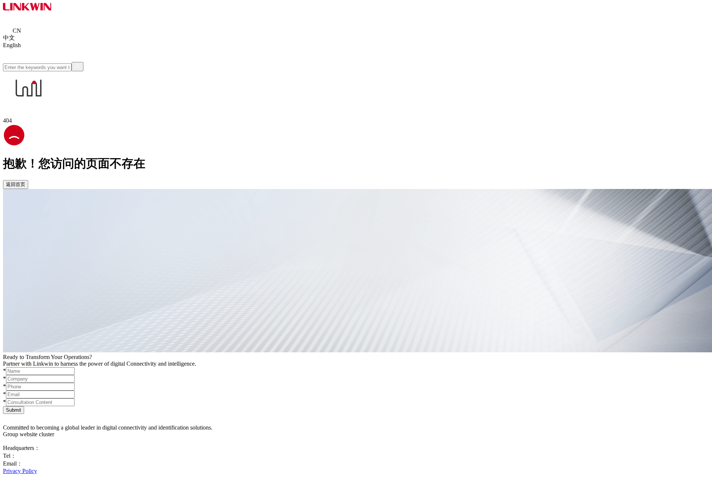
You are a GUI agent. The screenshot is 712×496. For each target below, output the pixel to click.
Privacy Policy (20, 471)
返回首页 (15, 184)
